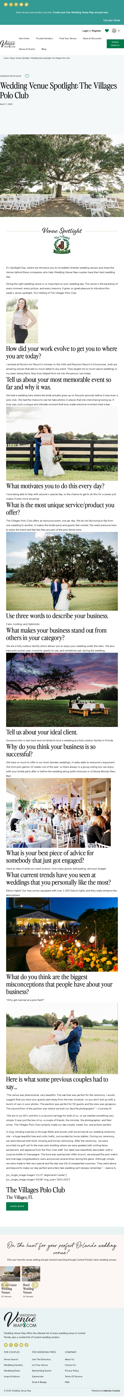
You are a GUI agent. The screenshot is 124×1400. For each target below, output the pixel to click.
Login (85, 30)
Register (96, 30)
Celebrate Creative (111, 1390)
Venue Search (115, 43)
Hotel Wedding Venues (6, 1288)
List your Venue (111, 20)
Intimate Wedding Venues (28, 1288)
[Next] (35, 1285)
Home (6, 58)
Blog (12, 58)
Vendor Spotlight (22, 58)
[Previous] (5, 1285)
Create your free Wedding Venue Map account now (80, 12)
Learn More (17, 1206)
